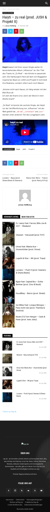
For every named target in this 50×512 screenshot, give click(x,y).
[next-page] (7, 328)
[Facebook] (4, 31)
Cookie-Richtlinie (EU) (15, 505)
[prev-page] (3, 328)
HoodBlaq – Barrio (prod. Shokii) (30, 293)
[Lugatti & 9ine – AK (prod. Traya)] (8, 263)
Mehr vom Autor (28, 217)
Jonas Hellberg (11, 26)
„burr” (41, 111)
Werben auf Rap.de (16, 502)
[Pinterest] (16, 31)
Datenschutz (20, 500)
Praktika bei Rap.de (31, 502)
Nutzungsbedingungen (34, 500)
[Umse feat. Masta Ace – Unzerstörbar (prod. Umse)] (8, 251)
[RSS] (21, 490)
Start (4, 9)
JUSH (24, 149)
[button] (4, 3)
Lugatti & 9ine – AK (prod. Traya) (30, 258)
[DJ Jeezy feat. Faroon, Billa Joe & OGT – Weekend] (8, 228)
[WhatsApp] (21, 31)
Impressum (10, 500)
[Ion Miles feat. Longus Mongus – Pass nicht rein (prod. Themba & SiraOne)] (8, 310)
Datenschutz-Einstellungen (33, 505)
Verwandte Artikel (11, 217)
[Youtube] (41, 490)
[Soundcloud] (28, 490)
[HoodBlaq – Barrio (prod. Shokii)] (8, 298)
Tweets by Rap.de (9, 411)
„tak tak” (19, 111)
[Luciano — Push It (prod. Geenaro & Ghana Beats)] (8, 275)
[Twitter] (10, 31)
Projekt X (32, 149)
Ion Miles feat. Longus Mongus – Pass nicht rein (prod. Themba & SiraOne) (31, 308)
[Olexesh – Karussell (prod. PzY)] (8, 240)
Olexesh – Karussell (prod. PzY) (30, 235)
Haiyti (18, 149)
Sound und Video (14, 9)
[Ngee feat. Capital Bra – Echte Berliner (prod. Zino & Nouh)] (8, 286)
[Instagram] (15, 490)
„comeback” (29, 111)
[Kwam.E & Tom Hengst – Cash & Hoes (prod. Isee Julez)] (8, 321)
